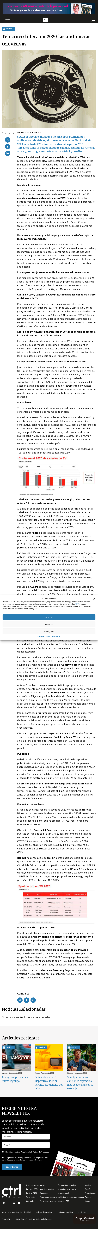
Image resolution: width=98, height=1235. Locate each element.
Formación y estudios (67, 1185)
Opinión (88, 1189)
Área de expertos (47, 1189)
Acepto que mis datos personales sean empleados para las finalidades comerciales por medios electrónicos (25, 1159)
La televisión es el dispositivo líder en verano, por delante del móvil (49, 1082)
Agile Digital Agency (44, 1219)
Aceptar (49, 617)
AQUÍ (77, 604)
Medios (88, 1185)
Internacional (63, 1193)
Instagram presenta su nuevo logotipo (15, 1079)
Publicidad (82, 1212)
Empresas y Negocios (49, 1197)
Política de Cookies (44, 636)
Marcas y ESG (63, 1201)
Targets (88, 1197)
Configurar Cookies (65, 1212)
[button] (94, 598)
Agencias (43, 1185)
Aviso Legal (56, 636)
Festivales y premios (48, 1201)
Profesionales (90, 1193)
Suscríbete (30, 1197)
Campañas (44, 1193)
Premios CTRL (32, 1189)
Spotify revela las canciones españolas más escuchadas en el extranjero (80, 1082)
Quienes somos (32, 1185)
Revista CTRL (31, 1193)
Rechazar (49, 624)
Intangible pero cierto (67, 1189)
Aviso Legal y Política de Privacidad (16, 1212)
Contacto (30, 1201)
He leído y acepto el (27, 1152)
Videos (87, 1201)
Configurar (49, 631)
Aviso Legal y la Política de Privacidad (35, 1152)
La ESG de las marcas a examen (71, 1197)
